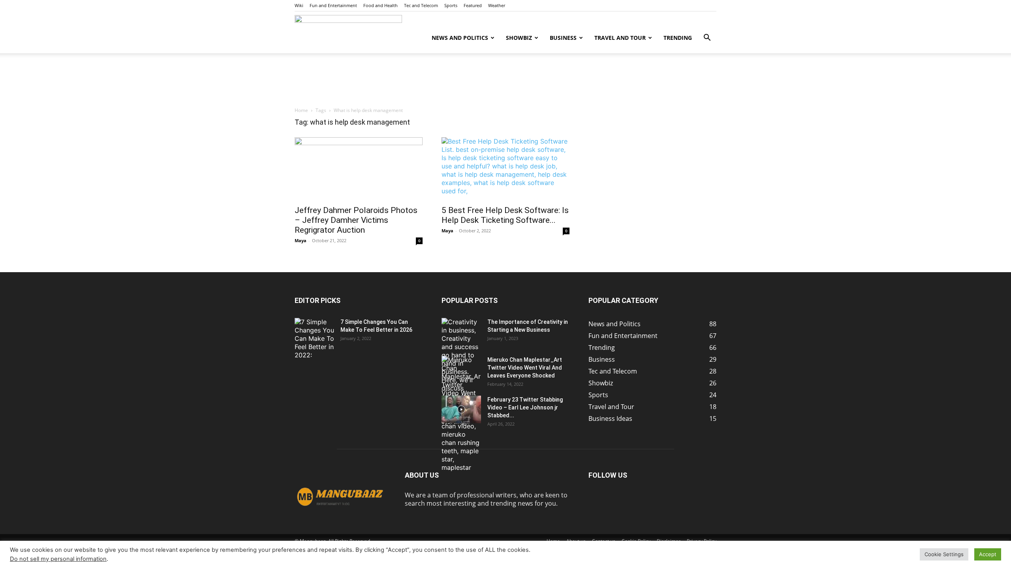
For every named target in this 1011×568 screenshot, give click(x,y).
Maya (300, 240)
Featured (473, 5)
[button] (706, 38)
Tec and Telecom (421, 5)
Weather (496, 5)
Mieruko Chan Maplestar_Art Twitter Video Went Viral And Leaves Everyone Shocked (524, 368)
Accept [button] (987, 554)
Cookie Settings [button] (944, 554)
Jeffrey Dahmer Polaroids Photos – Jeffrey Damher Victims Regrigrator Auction (356, 220)
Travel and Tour (620, 37)
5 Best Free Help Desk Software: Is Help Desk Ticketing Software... (505, 215)
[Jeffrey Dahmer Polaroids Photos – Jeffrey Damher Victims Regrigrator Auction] (359, 168)
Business (563, 37)
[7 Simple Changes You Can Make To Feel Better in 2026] (314, 338)
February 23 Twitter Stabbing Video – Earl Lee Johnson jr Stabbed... (525, 407)
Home (301, 110)
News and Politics (460, 37)
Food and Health (380, 5)
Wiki (299, 5)
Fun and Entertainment (333, 5)
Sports (450, 5)
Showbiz (519, 37)
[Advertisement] (505, 80)
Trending (677, 37)
